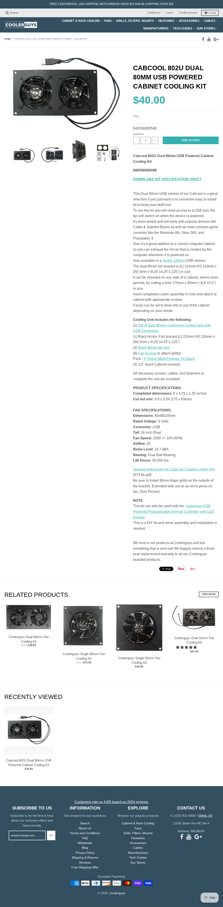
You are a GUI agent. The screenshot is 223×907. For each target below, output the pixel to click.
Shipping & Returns (85, 857)
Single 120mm (173, 260)
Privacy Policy (85, 852)
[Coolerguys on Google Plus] (216, 39)
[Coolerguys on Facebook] (203, 39)
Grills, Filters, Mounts (135, 20)
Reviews (85, 862)
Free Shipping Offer (85, 867)
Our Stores (206, 28)
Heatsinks (166, 20)
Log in (169, 12)
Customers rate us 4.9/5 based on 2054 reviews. (111, 802)
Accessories (189, 20)
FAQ (85, 838)
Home (7, 39)
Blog (85, 847)
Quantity (138, 134)
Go (51, 835)
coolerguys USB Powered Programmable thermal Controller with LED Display (173, 511)
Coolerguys (117, 893)
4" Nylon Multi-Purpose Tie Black (169, 359)
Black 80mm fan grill (153, 347)
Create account (188, 12)
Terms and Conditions (85, 833)
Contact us (154, 12)
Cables (209, 20)
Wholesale (85, 843)
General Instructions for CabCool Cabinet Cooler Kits (174, 469)
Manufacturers (156, 28)
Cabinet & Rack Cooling (81, 20)
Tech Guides (182, 28)
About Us (85, 828)
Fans (108, 20)
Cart (212, 12)
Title (136, 116)
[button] (187, 647)
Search (85, 823)
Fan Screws (147, 353)
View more (209, 594)
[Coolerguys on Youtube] (209, 39)
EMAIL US (205, 815)
